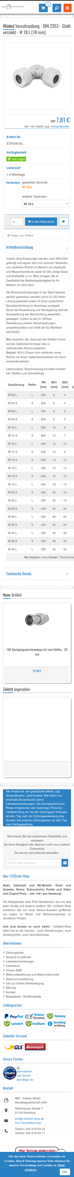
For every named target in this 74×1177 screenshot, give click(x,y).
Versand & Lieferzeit (18, 957)
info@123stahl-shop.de (29, 1119)
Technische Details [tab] (18, 573)
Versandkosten (60, 126)
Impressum (13, 966)
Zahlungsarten (15, 952)
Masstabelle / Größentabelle (23, 996)
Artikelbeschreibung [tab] (19, 247)
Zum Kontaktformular (28, 1123)
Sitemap (11, 988)
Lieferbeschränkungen (20, 961)
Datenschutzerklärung (19, 979)
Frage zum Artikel (21, 235)
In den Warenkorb (42, 221)
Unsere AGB (14, 970)
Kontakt (10, 992)
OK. (65, 1171)
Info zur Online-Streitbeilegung (25, 983)
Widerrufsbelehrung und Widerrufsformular (32, 974)
